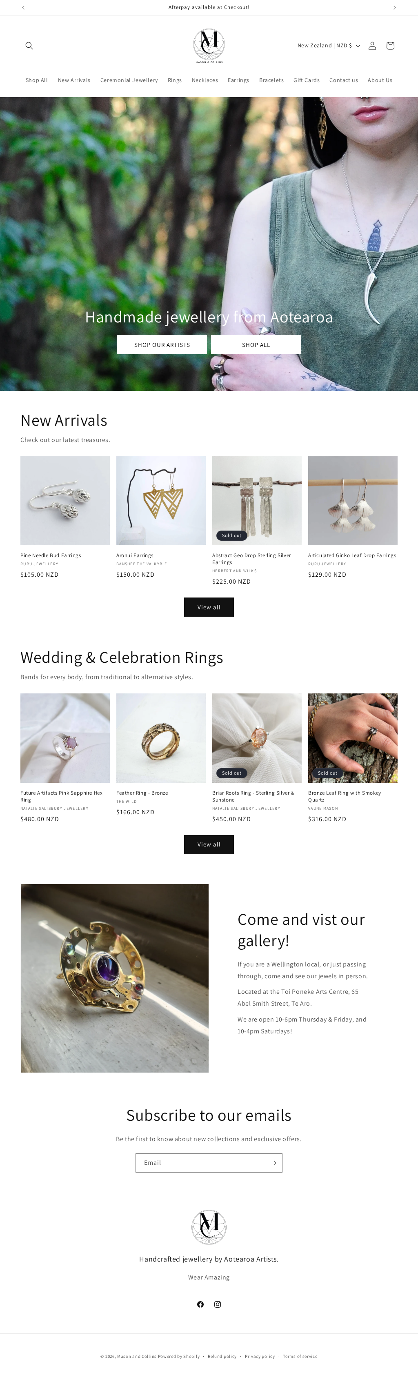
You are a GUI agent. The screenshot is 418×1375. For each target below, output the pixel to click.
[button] (29, 46)
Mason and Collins (137, 1356)
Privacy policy (260, 1356)
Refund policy (222, 1356)
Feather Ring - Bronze (142, 793)
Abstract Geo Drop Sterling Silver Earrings (251, 559)
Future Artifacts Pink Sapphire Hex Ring (61, 796)
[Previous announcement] (23, 8)
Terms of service (300, 1356)
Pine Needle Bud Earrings (50, 555)
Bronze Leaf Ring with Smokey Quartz (344, 796)
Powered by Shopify (179, 1356)
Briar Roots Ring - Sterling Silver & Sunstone (253, 796)
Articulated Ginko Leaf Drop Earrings (352, 555)
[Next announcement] (395, 8)
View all (209, 607)
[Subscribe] (273, 1163)
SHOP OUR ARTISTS (162, 344)
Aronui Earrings (134, 555)
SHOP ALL (256, 344)
